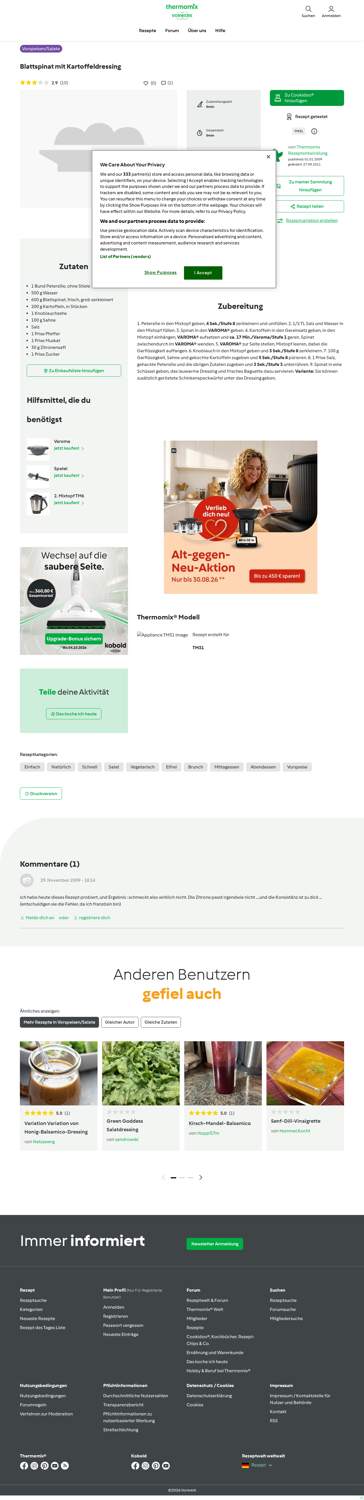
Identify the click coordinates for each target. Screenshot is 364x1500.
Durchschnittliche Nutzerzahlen (135, 1395)
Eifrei (171, 767)
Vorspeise (297, 767)
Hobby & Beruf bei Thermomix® (219, 1370)
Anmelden (113, 1307)
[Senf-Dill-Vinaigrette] (305, 1073)
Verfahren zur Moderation (46, 1414)
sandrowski (126, 1139)
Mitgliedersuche (286, 1318)
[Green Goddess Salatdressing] (141, 1073)
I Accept (203, 272)
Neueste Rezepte (37, 1318)
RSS (274, 1420)
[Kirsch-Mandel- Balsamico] (223, 1073)
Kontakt (278, 1411)
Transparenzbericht (123, 1404)
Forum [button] (172, 30)
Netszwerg (44, 1141)
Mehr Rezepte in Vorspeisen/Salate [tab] (59, 1022)
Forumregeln (33, 1404)
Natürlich (61, 767)
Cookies (195, 1404)
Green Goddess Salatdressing (125, 1125)
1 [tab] (173, 1177)
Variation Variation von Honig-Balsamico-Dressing (56, 1127)
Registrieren (115, 1316)
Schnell (89, 767)
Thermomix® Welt (205, 1309)
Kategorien (31, 1309)
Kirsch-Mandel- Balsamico (220, 1123)
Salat (114, 767)
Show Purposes (160, 272)
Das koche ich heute (207, 1361)
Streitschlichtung (120, 1429)
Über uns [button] (197, 30)
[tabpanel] (182, 1112)
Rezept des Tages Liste (42, 1327)
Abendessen (263, 767)
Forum (193, 1290)
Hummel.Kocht (295, 1131)
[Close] (268, 156)
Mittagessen (226, 767)
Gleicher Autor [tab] (120, 1022)
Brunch (195, 767)
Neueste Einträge (120, 1334)
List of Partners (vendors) (125, 256)
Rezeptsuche (33, 1300)
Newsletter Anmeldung (214, 1243)
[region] (184, 219)
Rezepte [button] (147, 30)
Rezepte (195, 1327)
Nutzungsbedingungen (43, 1395)
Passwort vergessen (123, 1325)
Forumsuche (283, 1309)
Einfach (32, 767)
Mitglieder (197, 1318)
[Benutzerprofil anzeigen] (277, 155)
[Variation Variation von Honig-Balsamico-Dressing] (59, 1073)
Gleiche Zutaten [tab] (160, 1022)
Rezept (27, 1290)
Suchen (278, 1290)
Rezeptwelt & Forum (207, 1300)
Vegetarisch (143, 767)
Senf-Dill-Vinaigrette (295, 1121)
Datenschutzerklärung (209, 1395)
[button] (308, 11)
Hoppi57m (208, 1133)
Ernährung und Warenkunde (215, 1352)
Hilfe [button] (220, 30)
